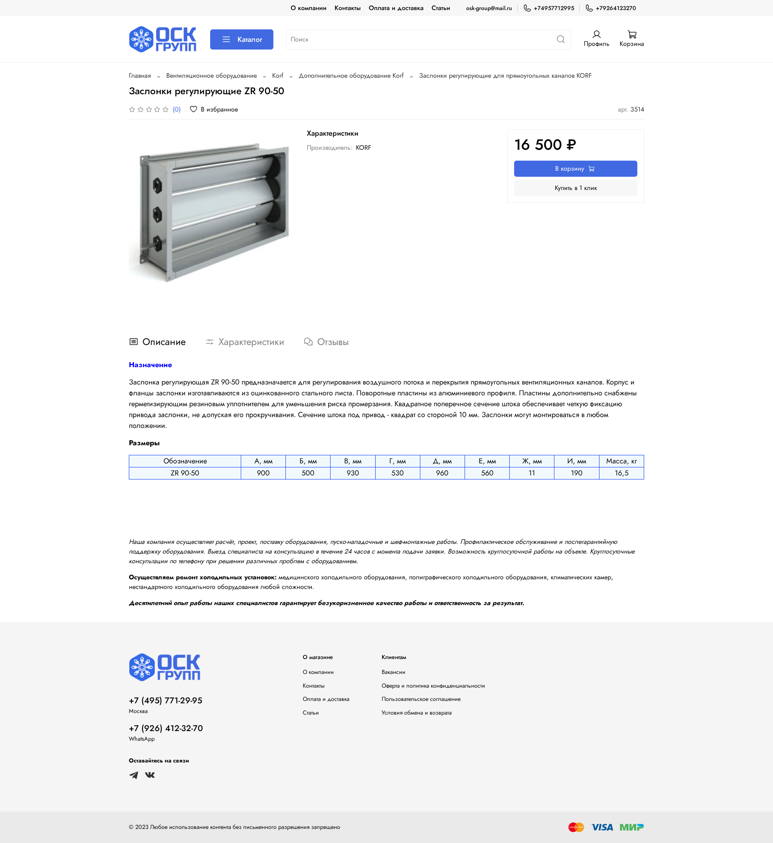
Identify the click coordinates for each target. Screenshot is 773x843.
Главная (140, 75)
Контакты (348, 7)
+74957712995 (554, 8)
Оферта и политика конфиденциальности (433, 686)
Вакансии (393, 672)
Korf (277, 75)
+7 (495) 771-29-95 (165, 700)
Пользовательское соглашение (421, 699)
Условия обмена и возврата (417, 713)
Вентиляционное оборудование (211, 75)
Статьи (441, 7)
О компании (309, 7)
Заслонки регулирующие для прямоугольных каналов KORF (505, 75)
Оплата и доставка (396, 7)
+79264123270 (616, 8)
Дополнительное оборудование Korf (351, 75)
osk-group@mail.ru (489, 8)
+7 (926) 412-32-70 (166, 728)
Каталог (250, 39)
